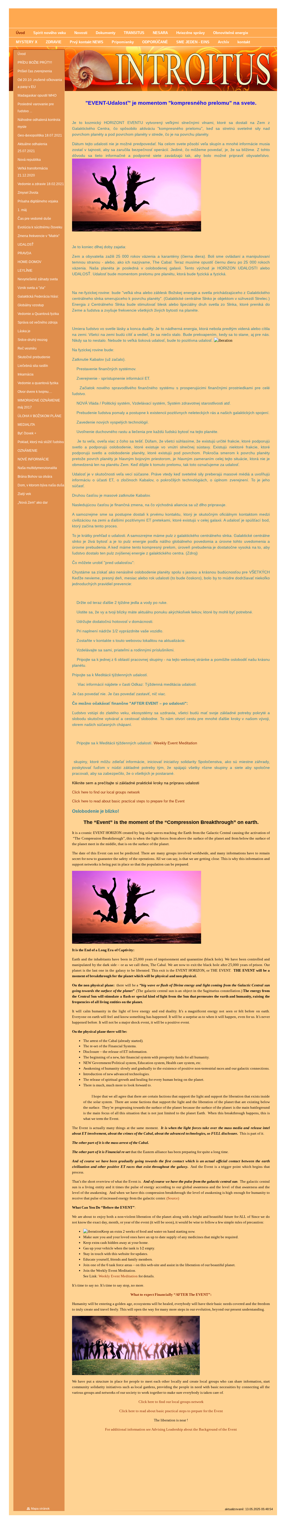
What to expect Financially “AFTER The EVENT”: (170, 1294)
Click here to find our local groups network (106, 792)
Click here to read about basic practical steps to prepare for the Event (128, 801)
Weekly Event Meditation (175, 743)
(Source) (172, 1198)
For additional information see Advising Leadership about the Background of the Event (171, 1429)
